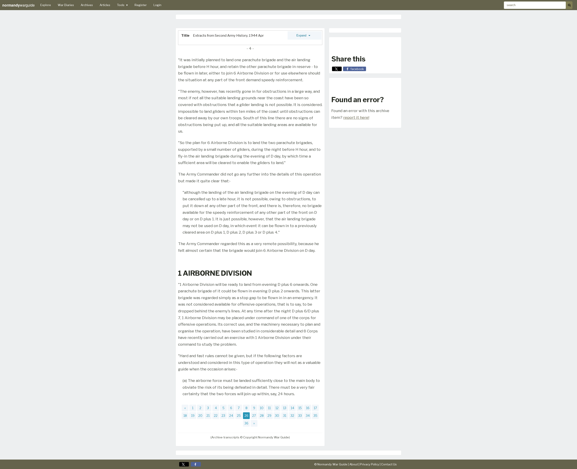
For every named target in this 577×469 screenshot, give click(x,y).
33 (300, 415)
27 (254, 415)
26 (246, 415)
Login (157, 5)
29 (269, 415)
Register (141, 5)
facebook (357, 69)
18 (185, 415)
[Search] (569, 5)
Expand (301, 35)
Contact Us (389, 464)
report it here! (356, 117)
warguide (18, 5)
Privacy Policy (369, 464)
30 (277, 415)
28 (262, 415)
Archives (87, 5)
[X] (184, 464)
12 (277, 408)
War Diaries (66, 5)
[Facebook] (196, 464)
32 (292, 415)
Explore (45, 5)
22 (216, 415)
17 (315, 408)
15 (300, 408)
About (353, 464)
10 (261, 408)
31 (284, 415)
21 (208, 415)
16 (307, 408)
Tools (122, 5)
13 (284, 408)
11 (269, 408)
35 (315, 415)
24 (231, 415)
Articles (105, 5)
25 (239, 415)
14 (292, 408)
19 (193, 415)
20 (200, 415)
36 (246, 423)
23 (223, 415)
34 (308, 415)
